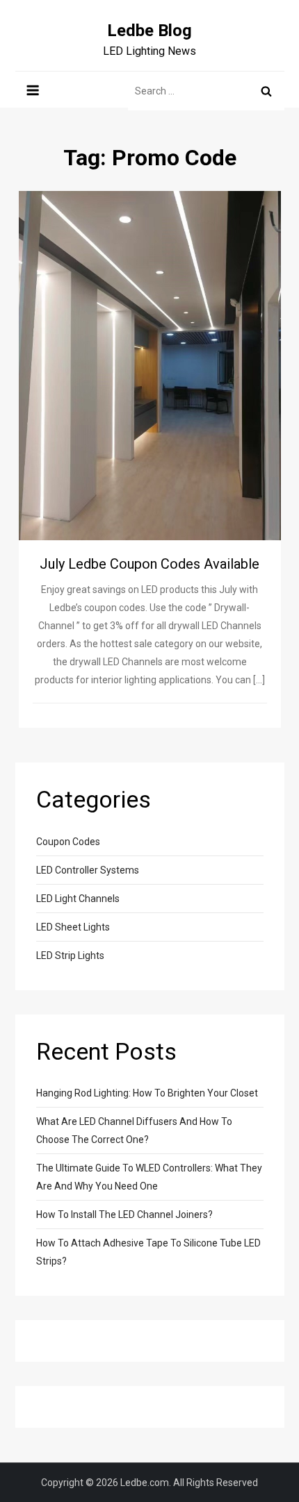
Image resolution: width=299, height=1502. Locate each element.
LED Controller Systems (87, 870)
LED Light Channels (78, 898)
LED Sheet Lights (73, 927)
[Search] (266, 91)
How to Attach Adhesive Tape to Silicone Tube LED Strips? (148, 1252)
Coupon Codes (68, 841)
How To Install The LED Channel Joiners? (124, 1214)
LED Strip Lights (70, 955)
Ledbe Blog (149, 30)
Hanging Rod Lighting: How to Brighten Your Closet (147, 1093)
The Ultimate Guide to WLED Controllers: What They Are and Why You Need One (149, 1177)
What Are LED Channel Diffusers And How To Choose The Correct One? (134, 1130)
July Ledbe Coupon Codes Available (149, 564)
